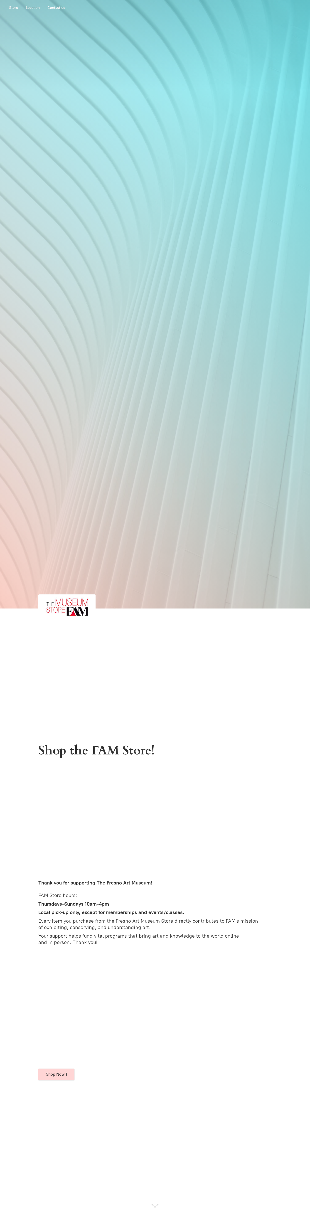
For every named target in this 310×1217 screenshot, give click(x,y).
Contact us (56, 7)
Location (33, 7)
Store (13, 7)
